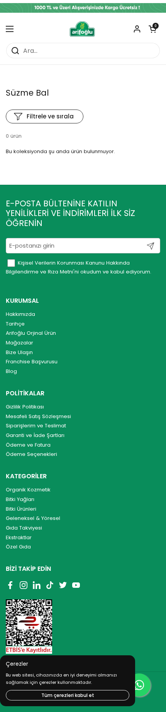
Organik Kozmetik (28, 489)
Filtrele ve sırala (50, 116)
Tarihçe (15, 323)
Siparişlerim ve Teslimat (36, 425)
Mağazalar (19, 342)
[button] (152, 29)
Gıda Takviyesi (24, 527)
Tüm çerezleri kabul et (67, 695)
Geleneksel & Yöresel (33, 518)
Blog (11, 371)
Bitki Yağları (20, 499)
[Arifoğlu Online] (82, 29)
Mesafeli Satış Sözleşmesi (38, 416)
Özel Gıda (18, 546)
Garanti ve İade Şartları (35, 435)
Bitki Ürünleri (21, 509)
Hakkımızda (20, 314)
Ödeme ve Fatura (28, 445)
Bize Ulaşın (19, 352)
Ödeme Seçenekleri (31, 454)
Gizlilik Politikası (25, 406)
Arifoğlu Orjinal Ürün (31, 333)
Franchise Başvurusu (32, 361)
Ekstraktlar (19, 537)
